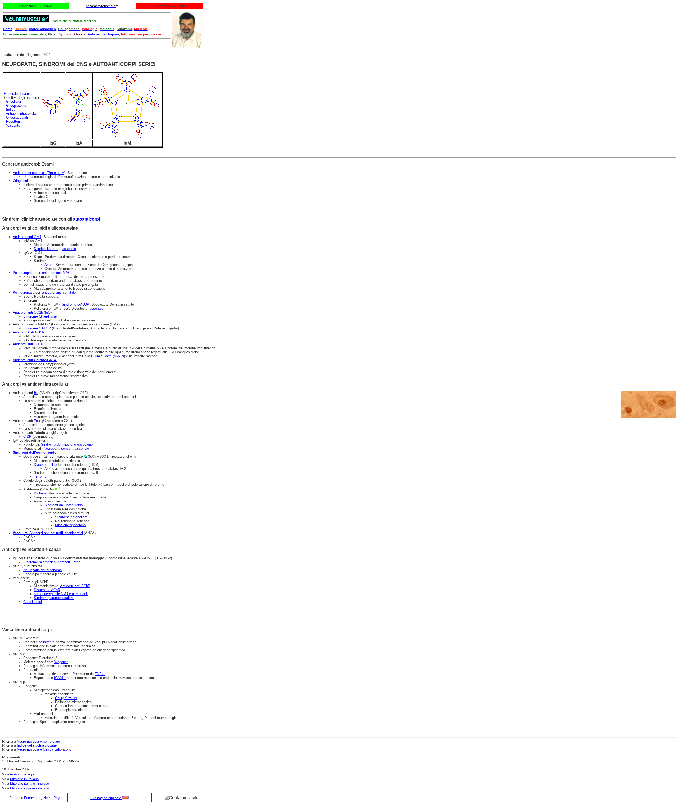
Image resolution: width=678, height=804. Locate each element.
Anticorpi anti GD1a (28, 344)
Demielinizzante (46, 249)
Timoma (40, 477)
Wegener (61, 662)
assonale (69, 249)
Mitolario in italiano (24, 779)
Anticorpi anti (34, 360)
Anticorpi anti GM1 (27, 237)
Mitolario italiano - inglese (29, 783)
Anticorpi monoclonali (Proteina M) (39, 173)
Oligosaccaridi (17, 117)
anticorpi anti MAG (56, 273)
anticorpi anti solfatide (59, 292)
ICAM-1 (60, 678)
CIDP (27, 437)
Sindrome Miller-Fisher (40, 316)
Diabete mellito (45, 465)
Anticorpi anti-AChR (75, 586)
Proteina (40, 493)
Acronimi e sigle (22, 774)
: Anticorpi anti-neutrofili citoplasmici (48, 533)
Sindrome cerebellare (71, 517)
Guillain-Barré (101, 356)
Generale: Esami (17, 94)
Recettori (13, 121)
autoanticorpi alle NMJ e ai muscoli (61, 594)
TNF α (100, 674)
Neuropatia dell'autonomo (42, 570)
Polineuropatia (23, 273)
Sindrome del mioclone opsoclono (67, 444)
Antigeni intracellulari (22, 113)
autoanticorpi (86, 219)
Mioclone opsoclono (70, 525)
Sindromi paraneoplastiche (54, 598)
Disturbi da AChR (47, 590)
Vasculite (13, 125)
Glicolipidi (13, 102)
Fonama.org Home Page (42, 798)
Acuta (48, 265)
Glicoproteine (16, 106)
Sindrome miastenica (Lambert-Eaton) (52, 562)
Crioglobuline (22, 181)
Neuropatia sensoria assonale (66, 448)
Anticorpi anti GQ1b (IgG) (32, 312)
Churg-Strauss (66, 698)
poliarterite (47, 642)
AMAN (119, 356)
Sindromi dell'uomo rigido (63, 505)
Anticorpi (28, 332)
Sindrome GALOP (75, 304)
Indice (10, 109)
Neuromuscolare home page (38, 741)
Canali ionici (32, 602)
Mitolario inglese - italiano (29, 788)
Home (7, 29)
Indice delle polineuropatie (37, 745)
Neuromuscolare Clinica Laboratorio (44, 749)
